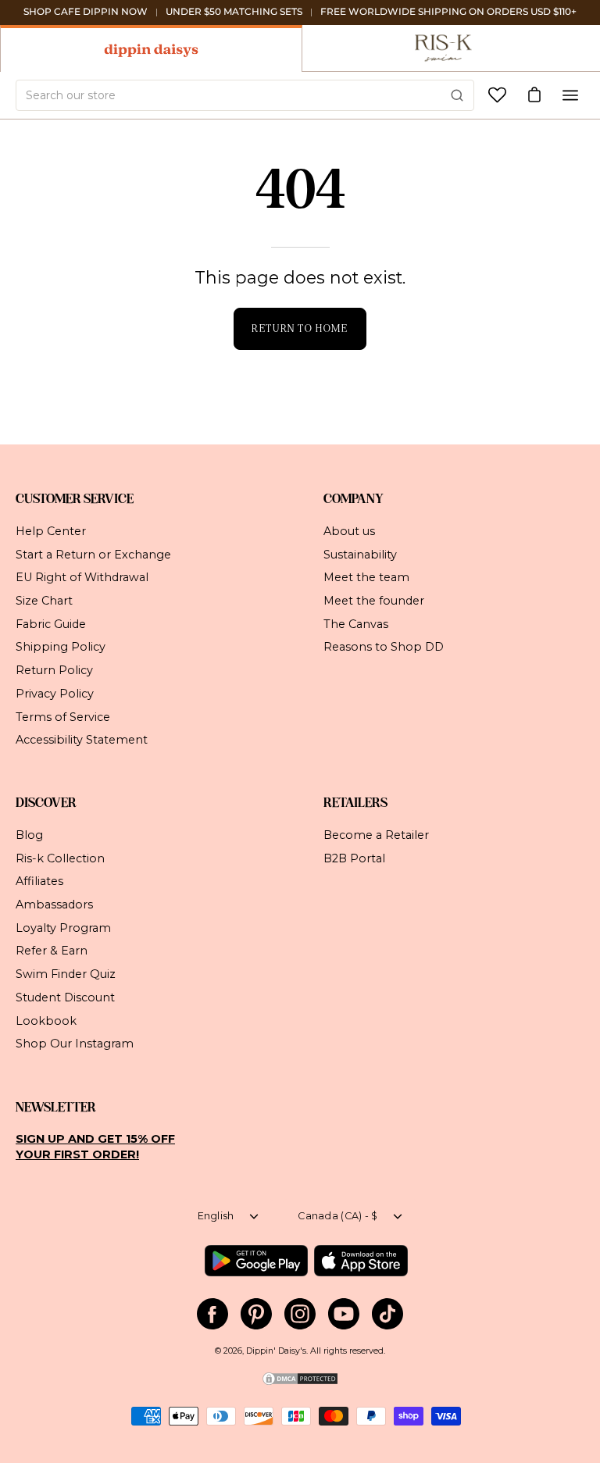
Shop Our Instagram (75, 1044)
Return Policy (54, 670)
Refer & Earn (52, 951)
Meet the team (366, 577)
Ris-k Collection (60, 858)
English (216, 1216)
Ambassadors (54, 904)
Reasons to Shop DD (383, 647)
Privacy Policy (55, 693)
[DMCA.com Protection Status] (300, 1384)
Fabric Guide (51, 623)
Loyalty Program (63, 928)
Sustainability (360, 554)
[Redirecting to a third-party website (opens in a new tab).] (256, 1260)
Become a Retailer (376, 835)
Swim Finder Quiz (66, 974)
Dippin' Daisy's (276, 1351)
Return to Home (300, 328)
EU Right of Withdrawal (82, 577)
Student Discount (65, 997)
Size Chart (44, 601)
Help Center (51, 531)
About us (349, 531)
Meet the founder (373, 601)
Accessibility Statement (82, 740)
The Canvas (355, 623)
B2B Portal (354, 858)
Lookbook (46, 1021)
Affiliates (39, 882)
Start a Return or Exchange (93, 554)
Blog (29, 835)
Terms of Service (63, 716)
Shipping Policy (60, 647)
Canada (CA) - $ (337, 1216)
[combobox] (245, 95)
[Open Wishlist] (497, 95)
